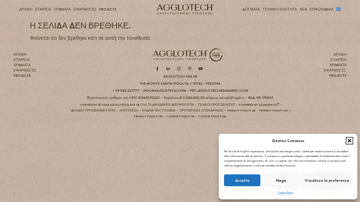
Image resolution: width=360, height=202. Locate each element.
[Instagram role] (180, 69)
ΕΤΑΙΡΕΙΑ (43, 9)
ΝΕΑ (303, 9)
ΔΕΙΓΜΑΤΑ (251, 9)
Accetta (242, 180)
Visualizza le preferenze (327, 180)
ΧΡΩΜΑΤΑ (62, 9)
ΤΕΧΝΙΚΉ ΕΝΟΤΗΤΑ (279, 9)
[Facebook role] (158, 69)
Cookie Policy (286, 192)
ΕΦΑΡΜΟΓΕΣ (85, 9)
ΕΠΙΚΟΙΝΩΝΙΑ (321, 9)
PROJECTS (107, 9)
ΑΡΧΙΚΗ (25, 9)
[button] (349, 140)
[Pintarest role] (191, 69)
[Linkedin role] (169, 69)
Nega (281, 180)
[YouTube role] (201, 69)
